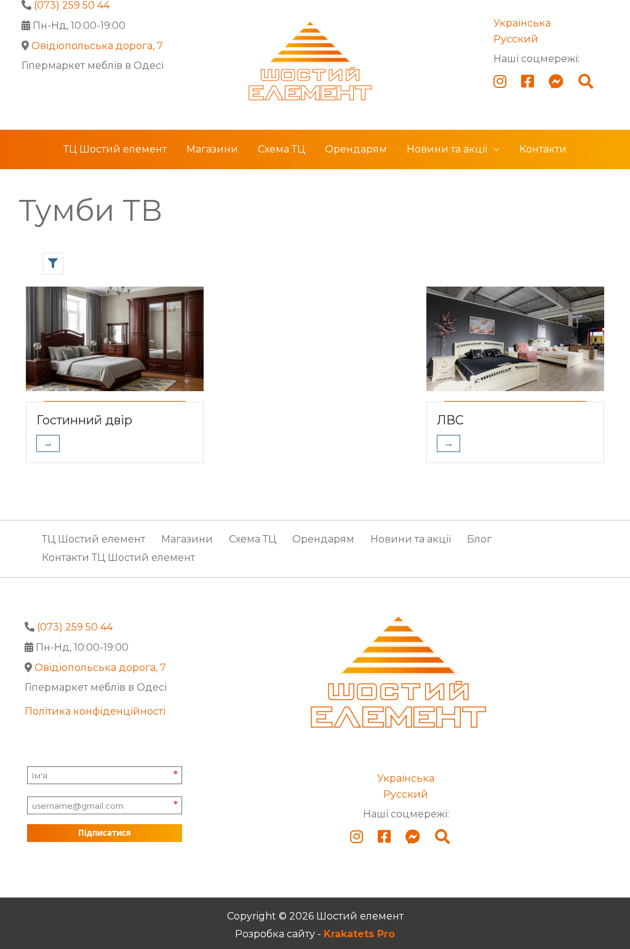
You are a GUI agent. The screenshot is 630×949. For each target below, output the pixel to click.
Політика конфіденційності (95, 711)
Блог (479, 539)
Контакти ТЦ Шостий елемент (118, 557)
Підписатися (104, 832)
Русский (515, 39)
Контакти (543, 149)
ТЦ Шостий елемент (115, 149)
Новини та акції (447, 149)
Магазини (212, 149)
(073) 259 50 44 (75, 627)
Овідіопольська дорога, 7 (97, 46)
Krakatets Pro (359, 934)
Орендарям (356, 149)
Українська (522, 23)
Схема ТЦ (281, 149)
